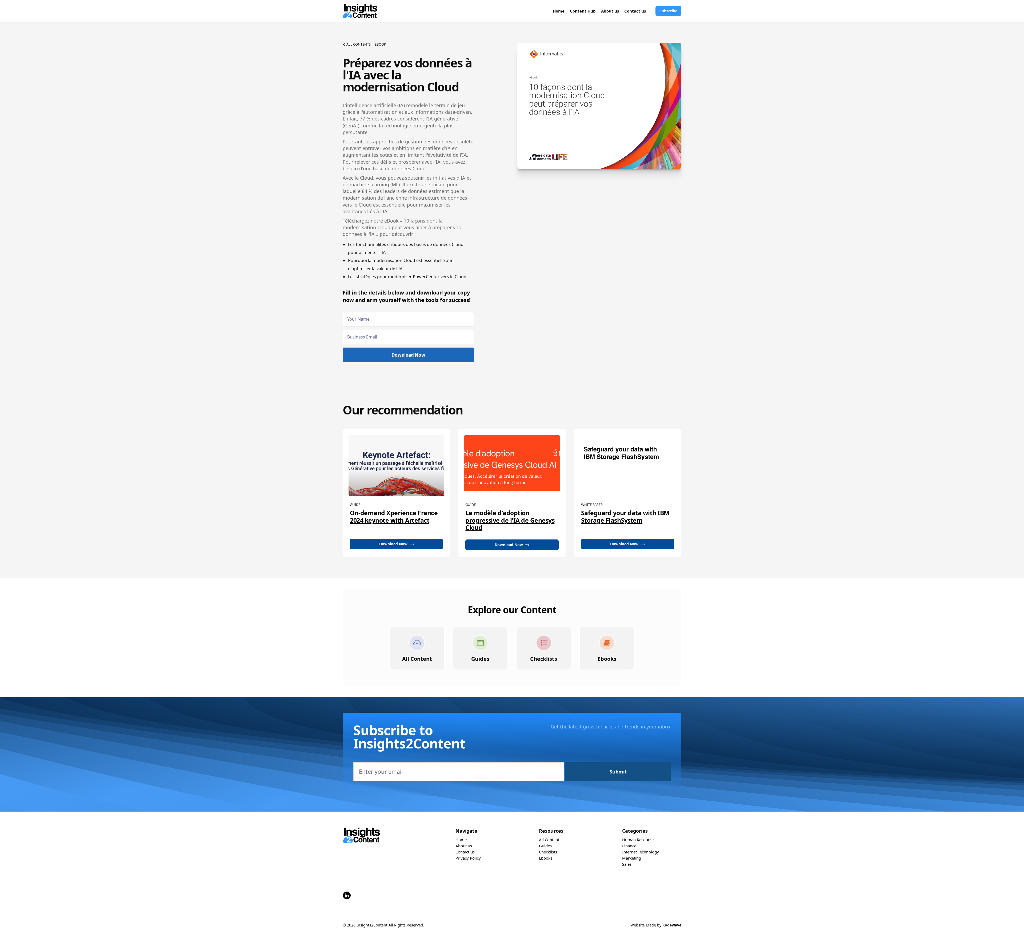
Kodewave (671, 925)
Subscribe (668, 10)
